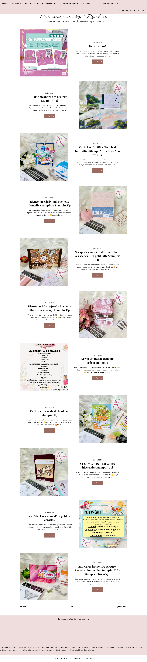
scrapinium (84, 619)
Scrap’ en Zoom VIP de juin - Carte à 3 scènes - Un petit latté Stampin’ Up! (97, 255)
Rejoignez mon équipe (33, 3)
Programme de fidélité (68, 3)
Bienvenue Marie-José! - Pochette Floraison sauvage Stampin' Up (49, 308)
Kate (90, 658)
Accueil (5, 3)
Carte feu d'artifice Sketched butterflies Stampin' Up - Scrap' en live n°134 (97, 151)
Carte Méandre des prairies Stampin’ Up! (49, 98)
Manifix (97, 3)
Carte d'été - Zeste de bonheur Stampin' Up (49, 413)
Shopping (15, 3)
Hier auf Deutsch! (110, 3)
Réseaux (49, 3)
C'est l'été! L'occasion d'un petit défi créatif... (50, 518)
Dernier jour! (97, 46)
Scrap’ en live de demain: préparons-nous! (97, 360)
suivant (23, 606)
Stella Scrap (86, 3)
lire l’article (97, 62)
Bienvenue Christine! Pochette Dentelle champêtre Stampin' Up (49, 203)
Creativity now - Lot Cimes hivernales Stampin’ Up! (97, 465)
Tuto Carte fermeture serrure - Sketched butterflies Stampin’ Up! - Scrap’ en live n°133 (97, 570)
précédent (122, 606)
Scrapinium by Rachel (73, 16)
